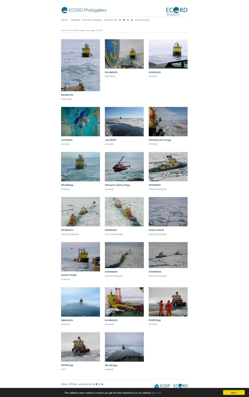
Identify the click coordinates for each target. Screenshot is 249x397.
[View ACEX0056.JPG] (124, 256)
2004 (76, 30)
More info (156, 392)
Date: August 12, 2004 (94, 30)
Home (63, 30)
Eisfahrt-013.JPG (156, 230)
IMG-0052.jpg (111, 365)
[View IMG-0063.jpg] (80, 167)
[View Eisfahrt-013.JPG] (168, 212)
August (82, 30)
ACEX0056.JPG (111, 271)
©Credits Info (110, 19)
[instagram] (128, 19)
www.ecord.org (142, 19)
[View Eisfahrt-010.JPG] (80, 257)
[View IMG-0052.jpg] (124, 348)
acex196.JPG (66, 140)
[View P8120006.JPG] (168, 167)
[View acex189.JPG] (124, 122)
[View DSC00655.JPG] (124, 303)
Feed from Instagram (92, 19)
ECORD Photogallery (88, 10)
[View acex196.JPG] (80, 122)
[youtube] (132, 19)
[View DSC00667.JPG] (124, 55)
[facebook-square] (124, 19)
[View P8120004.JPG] (124, 212)
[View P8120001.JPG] (80, 66)
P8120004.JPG (111, 230)
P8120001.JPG (67, 95)
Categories (75, 19)
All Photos (73, 384)
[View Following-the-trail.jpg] (168, 122)
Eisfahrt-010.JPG (69, 275)
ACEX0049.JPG (155, 271)
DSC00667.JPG (111, 72)
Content (70, 30)
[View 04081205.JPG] (80, 303)
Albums (64, 19)
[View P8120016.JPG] (168, 55)
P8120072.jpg (155, 320)
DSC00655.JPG (111, 320)
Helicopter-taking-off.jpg (117, 185)
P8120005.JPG (67, 230)
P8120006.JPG (155, 185)
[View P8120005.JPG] (80, 212)
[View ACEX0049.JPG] (168, 256)
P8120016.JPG (155, 72)
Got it (234, 392)
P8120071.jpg (67, 365)
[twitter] (120, 19)
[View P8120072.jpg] (168, 302)
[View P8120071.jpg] (80, 348)
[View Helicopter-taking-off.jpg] (124, 167)
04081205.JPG (67, 320)
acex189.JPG (110, 140)
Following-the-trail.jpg (160, 140)
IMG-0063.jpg (67, 185)
